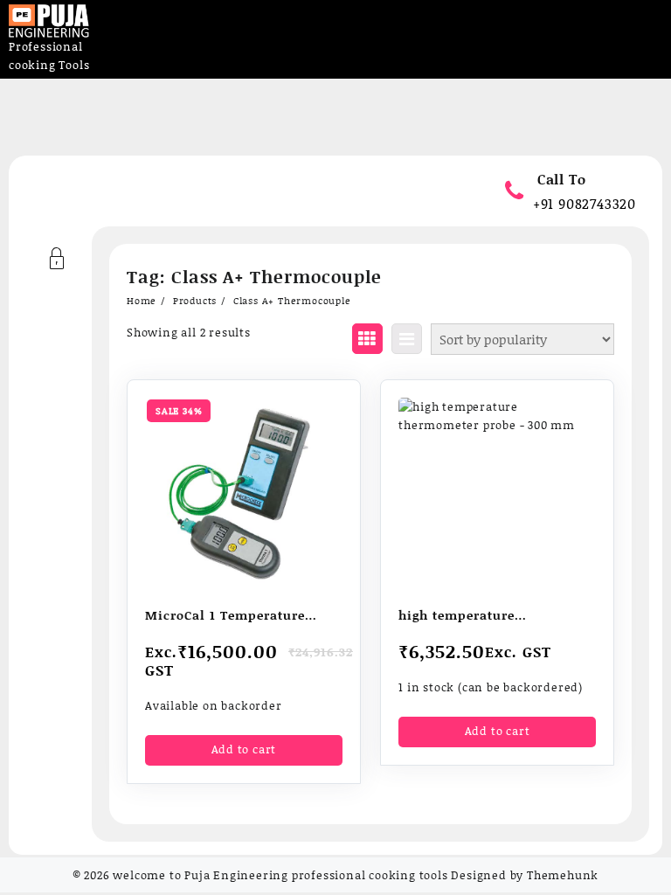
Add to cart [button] (244, 749)
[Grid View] (367, 338)
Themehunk (562, 875)
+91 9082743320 (584, 203)
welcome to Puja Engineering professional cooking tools (280, 875)
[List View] (406, 338)
